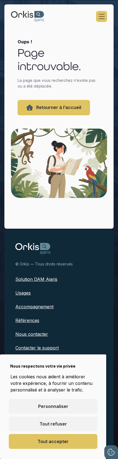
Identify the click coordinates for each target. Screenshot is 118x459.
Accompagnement (34, 306)
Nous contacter (31, 334)
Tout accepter (53, 441)
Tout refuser (53, 424)
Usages (23, 293)
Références (27, 320)
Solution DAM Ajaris (36, 279)
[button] (101, 16)
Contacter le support (37, 348)
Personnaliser (53, 406)
